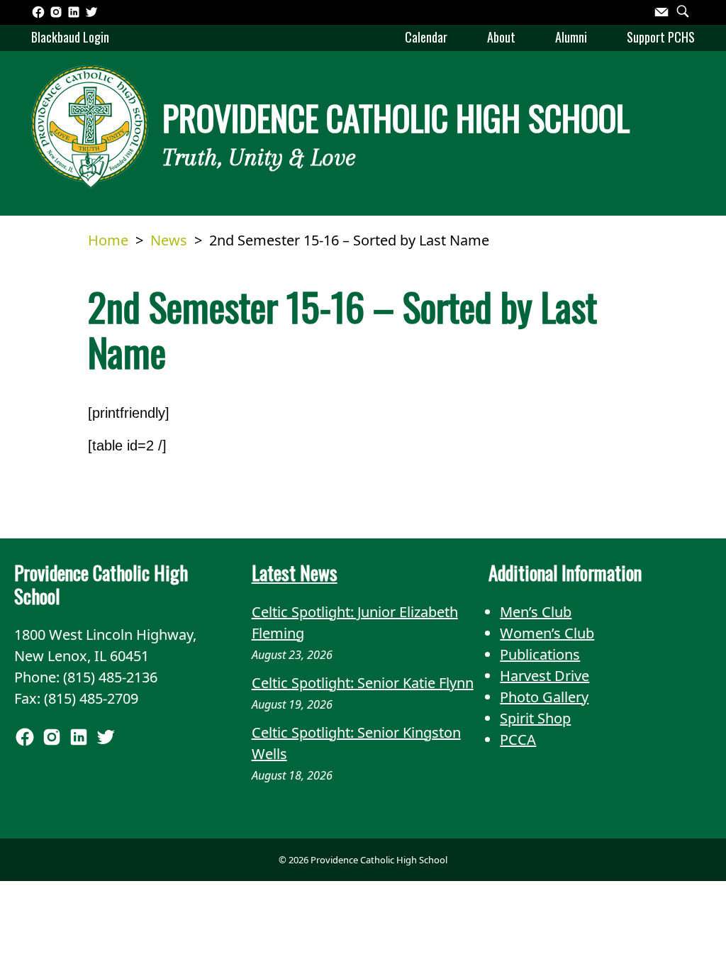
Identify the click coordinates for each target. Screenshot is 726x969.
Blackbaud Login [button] (70, 37)
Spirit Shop (535, 718)
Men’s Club (535, 611)
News (168, 240)
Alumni (571, 37)
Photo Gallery (544, 697)
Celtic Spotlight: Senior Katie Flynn (363, 682)
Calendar (426, 37)
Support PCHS (661, 37)
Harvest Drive (544, 675)
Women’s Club (547, 633)
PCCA (518, 739)
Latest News (294, 572)
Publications (540, 654)
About (501, 37)
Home (108, 240)
